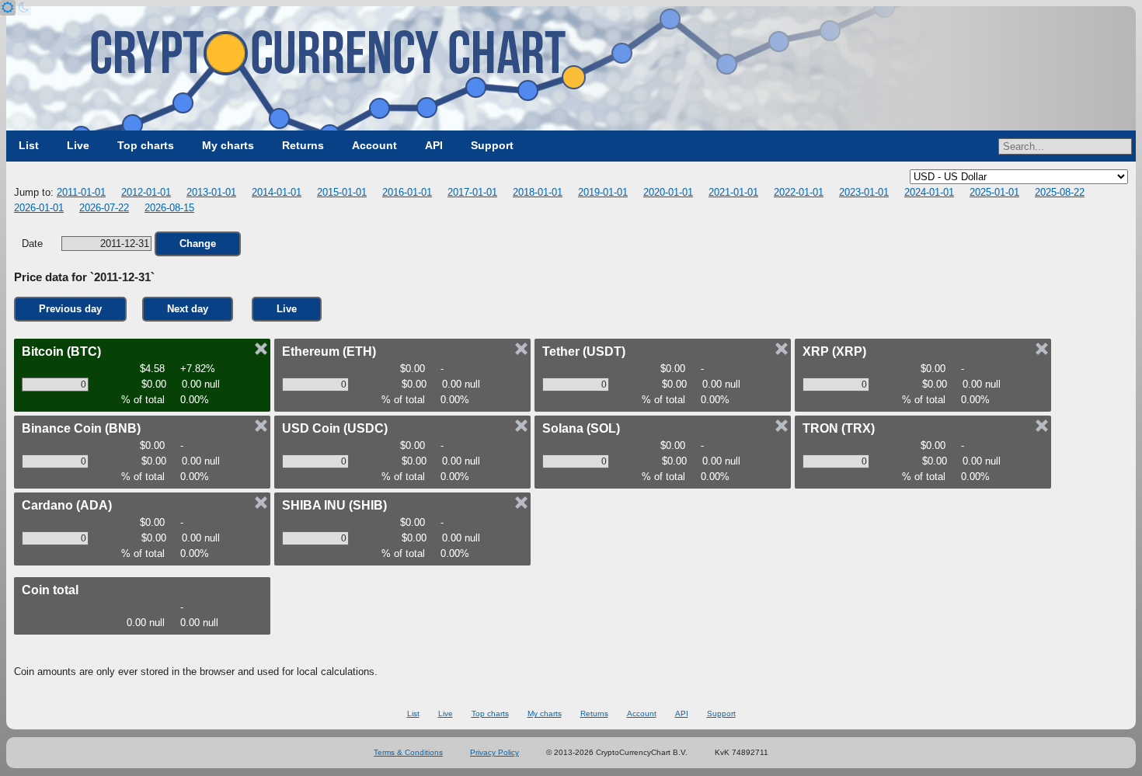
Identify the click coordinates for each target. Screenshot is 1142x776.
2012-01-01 (146, 192)
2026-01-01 (39, 208)
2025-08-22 (1060, 192)
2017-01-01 (472, 192)
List (29, 145)
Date (34, 243)
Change (197, 243)
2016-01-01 (407, 192)
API (434, 145)
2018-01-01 (537, 192)
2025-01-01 (994, 192)
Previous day (70, 309)
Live (78, 145)
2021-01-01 (733, 192)
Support (492, 145)
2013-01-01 (211, 192)
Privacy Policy (494, 752)
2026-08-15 (169, 208)
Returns (303, 145)
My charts (228, 145)
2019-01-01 (603, 192)
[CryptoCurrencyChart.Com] (571, 68)
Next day (187, 309)
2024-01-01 (929, 192)
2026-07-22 (104, 208)
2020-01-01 (668, 192)
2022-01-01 (798, 192)
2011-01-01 (81, 192)
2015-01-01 (342, 192)
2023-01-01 (864, 192)
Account (374, 145)
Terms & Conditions (408, 752)
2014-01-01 (276, 192)
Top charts (145, 145)
